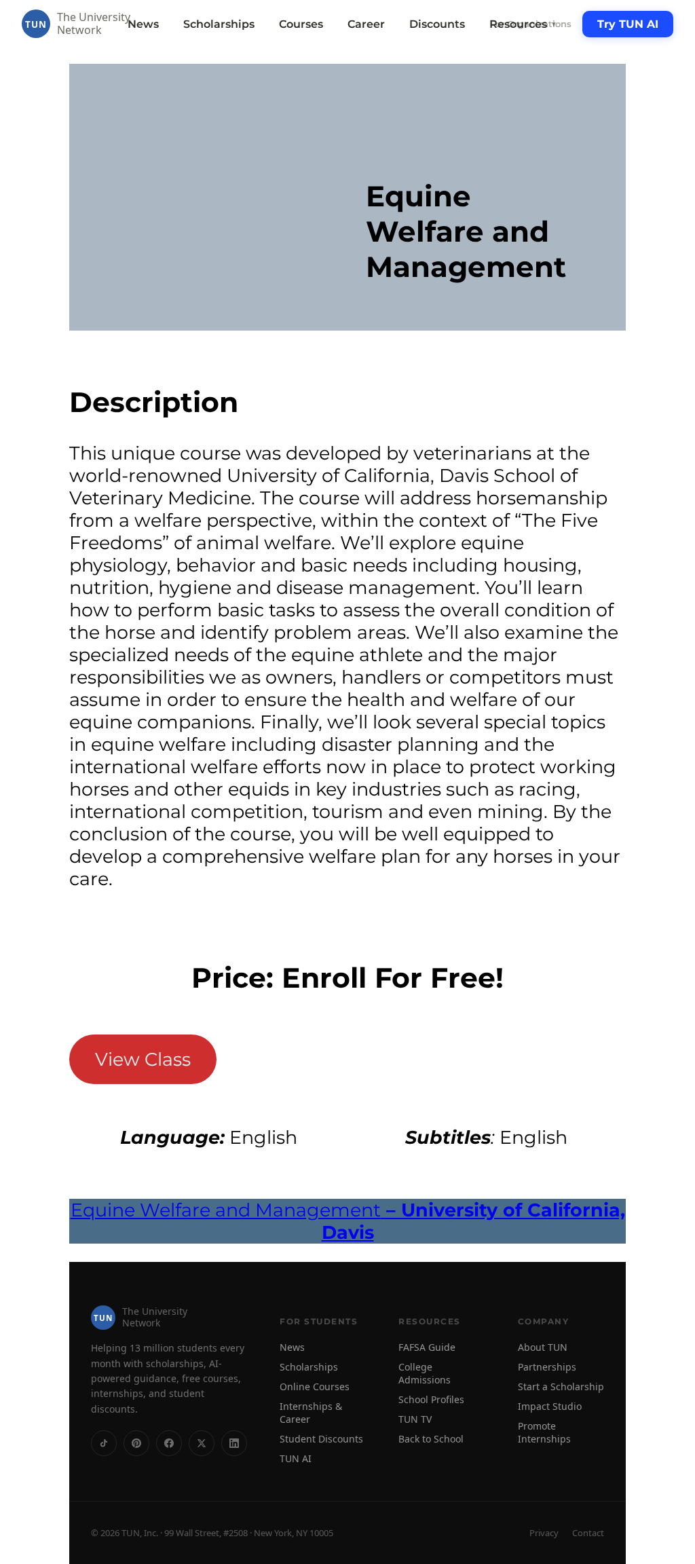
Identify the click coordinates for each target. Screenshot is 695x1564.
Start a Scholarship (561, 1386)
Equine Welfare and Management (348, 1221)
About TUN (542, 1347)
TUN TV (415, 1419)
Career (366, 24)
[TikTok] (104, 1443)
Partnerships (547, 1366)
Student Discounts (321, 1438)
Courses (301, 24)
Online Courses (315, 1386)
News (143, 24)
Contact (588, 1533)
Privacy (544, 1533)
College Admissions (424, 1373)
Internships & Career (311, 1413)
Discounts (437, 24)
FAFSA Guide (426, 1347)
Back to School (431, 1438)
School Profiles (431, 1399)
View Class (143, 1059)
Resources (523, 24)
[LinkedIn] (234, 1443)
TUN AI (296, 1458)
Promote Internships (544, 1432)
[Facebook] (169, 1443)
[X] (201, 1443)
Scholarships (219, 24)
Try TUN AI (627, 24)
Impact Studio (550, 1406)
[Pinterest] (136, 1443)
